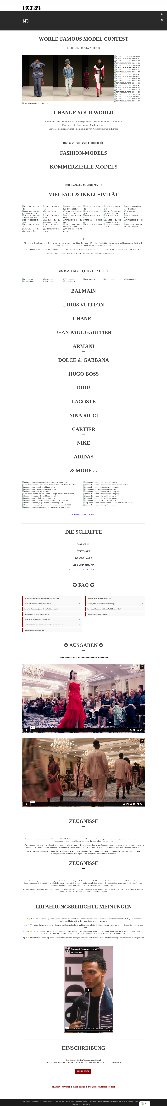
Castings (58, 1101)
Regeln (85, 1101)
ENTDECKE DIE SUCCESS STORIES (84, 515)
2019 (86, 657)
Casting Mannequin (116, 1101)
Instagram (86, 1104)
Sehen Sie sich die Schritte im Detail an (83, 570)
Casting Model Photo (131, 1101)
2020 (81, 657)
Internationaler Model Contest (72, 1101)
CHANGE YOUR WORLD (61, 1087)
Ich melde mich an (83, 1071)
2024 (61, 657)
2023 (66, 657)
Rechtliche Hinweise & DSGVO (99, 1101)
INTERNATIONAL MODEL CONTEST (101, 1087)
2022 (71, 657)
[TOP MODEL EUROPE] (31, 7)
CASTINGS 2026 (79, 1087)
